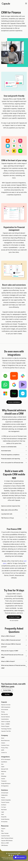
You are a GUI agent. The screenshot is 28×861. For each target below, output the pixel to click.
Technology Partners (6, 728)
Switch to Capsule (5, 721)
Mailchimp (3, 771)
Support (3, 828)
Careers (3, 742)
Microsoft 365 (4, 769)
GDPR (2, 750)
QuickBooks (4, 761)
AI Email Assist (4, 792)
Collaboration (4, 795)
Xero (2, 764)
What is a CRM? (5, 843)
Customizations (5, 719)
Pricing (3, 712)
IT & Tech (3, 807)
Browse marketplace (14, 402)
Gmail (2, 773)
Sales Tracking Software (7, 838)
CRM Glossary (4, 845)
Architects (3, 804)
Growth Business (5, 819)
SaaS (2, 814)
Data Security (4, 714)
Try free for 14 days (14, 617)
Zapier (2, 766)
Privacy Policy (4, 747)
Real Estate (4, 809)
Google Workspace (5, 783)
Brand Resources (5, 740)
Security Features (5, 716)
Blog (2, 831)
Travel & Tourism (5, 802)
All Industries (4, 821)
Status (5, 724)
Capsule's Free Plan (6, 731)
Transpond (3, 781)
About (2, 738)
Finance (3, 797)
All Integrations (4, 785)
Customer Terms (5, 745)
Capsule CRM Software (6, 840)
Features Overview (5, 704)
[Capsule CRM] (6, 3)
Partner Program (5, 726)
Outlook (3, 778)
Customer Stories (5, 835)
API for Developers (5, 759)
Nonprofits (3, 816)
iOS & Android (4, 709)
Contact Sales (7, 690)
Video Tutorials (4, 833)
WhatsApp (3, 776)
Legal (2, 812)
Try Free (5, 33)
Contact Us (4, 752)
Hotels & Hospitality (6, 800)
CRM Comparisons (5, 707)
